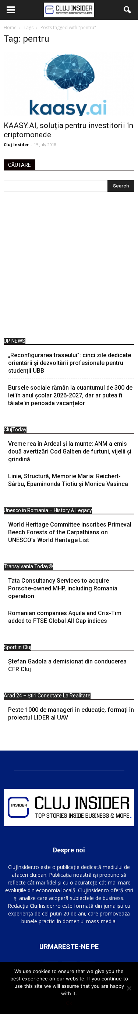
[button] (127, 10)
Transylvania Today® (28, 566)
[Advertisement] (69, 266)
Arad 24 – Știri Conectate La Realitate (47, 696)
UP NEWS (14, 341)
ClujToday (15, 429)
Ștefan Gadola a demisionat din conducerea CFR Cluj (67, 665)
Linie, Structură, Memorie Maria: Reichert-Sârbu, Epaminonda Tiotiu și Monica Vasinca (68, 480)
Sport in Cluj (17, 647)
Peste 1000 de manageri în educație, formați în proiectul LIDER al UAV (71, 713)
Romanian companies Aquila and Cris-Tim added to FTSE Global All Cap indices (64, 617)
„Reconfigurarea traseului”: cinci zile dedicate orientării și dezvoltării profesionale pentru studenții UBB (69, 363)
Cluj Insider (16, 144)
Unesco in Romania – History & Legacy (48, 510)
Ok (69, 1003)
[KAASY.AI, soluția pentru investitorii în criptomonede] (69, 84)
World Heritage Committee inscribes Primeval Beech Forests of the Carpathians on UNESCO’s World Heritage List (69, 532)
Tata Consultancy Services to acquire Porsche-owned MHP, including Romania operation (62, 588)
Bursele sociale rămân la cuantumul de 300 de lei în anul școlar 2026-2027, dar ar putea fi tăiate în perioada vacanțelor (70, 395)
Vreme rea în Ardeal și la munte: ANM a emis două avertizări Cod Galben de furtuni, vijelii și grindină (69, 451)
